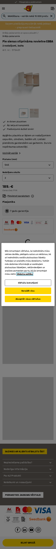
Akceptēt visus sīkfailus (28, 298)
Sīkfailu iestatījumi (28, 282)
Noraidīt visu (27, 290)
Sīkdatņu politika (25, 274)
